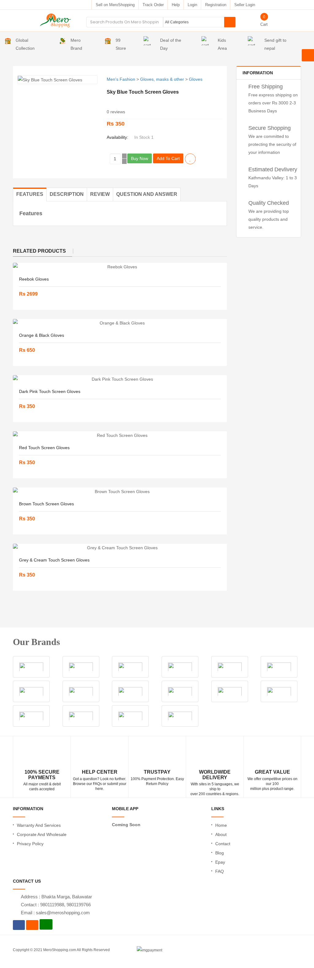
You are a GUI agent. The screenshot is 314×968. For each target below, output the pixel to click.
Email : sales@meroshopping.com (55, 912)
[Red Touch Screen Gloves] (120, 435)
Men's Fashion (121, 79)
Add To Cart (168, 158)
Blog (219, 852)
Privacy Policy (30, 843)
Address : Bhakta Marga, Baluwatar (56, 896)
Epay (220, 862)
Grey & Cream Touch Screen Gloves (54, 560)
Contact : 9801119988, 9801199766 (56, 904)
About (221, 834)
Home (221, 825)
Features (29, 194)
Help (176, 4)
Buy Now (139, 158)
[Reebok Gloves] (120, 267)
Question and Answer (146, 194)
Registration (215, 4)
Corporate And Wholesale (42, 834)
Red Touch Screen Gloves (44, 447)
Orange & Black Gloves (41, 335)
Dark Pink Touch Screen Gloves (49, 391)
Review (100, 194)
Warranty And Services (39, 825)
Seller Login (244, 4)
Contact (222, 843)
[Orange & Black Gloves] (120, 323)
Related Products (39, 251)
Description (67, 194)
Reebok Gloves (34, 279)
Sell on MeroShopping (115, 4)
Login (192, 4)
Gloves (195, 79)
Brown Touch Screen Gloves (46, 503)
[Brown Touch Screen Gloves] (120, 492)
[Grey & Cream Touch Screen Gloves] (120, 548)
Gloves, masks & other (162, 79)
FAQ (219, 871)
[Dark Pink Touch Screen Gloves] (120, 379)
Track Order (153, 4)
